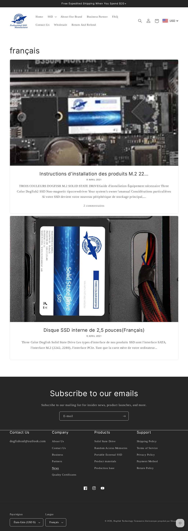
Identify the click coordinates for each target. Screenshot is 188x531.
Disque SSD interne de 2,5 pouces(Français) (94, 330)
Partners (57, 461)
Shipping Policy (147, 441)
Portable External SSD (108, 454)
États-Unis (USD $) (25, 522)
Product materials (105, 461)
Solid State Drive (105, 441)
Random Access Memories (110, 448)
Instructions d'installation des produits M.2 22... (94, 174)
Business (57, 454)
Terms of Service (147, 448)
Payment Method (147, 461)
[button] (51, 17)
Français (54, 522)
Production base (104, 468)
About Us (58, 441)
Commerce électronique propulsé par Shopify (156, 521)
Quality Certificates (64, 474)
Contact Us (59, 448)
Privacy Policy (146, 454)
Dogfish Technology (123, 521)
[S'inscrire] (124, 416)
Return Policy (145, 468)
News (55, 468)
